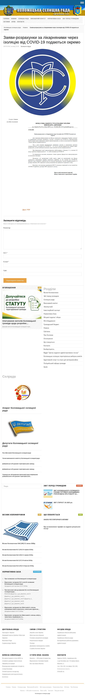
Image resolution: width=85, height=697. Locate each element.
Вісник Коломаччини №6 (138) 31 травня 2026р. (17, 555)
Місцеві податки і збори (52, 317)
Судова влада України (9, 643)
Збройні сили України (36, 632)
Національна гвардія (36, 640)
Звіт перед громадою (70, 19)
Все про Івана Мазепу (36, 663)
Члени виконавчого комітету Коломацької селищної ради (21, 458)
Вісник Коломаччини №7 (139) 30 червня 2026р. (17, 549)
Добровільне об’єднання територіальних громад (18, 464)
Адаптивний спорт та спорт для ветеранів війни (61, 360)
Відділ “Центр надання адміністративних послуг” (61, 353)
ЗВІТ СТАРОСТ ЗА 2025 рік (63, 502)
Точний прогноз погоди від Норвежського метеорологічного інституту (12, 674)
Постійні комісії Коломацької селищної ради (16, 453)
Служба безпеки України (37, 648)
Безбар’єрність (49, 349)
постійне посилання (12, 121)
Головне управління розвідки (39, 638)
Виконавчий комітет (38, 19)
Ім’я (5, 253)
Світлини (6, 22)
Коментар (6, 228)
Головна (6, 19)
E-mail (6, 262)
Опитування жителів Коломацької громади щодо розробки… (19, 322)
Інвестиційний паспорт (52, 310)
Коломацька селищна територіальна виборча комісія (63, 356)
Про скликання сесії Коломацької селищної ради (20, 579)
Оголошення (48, 338)
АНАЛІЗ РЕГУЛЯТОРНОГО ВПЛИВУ (56, 519)
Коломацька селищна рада (12, 27)
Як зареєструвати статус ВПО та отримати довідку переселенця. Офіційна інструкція (12, 661)
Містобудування (49, 321)
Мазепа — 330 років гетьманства (29, 690)
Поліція (32, 643)
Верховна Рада (7, 640)
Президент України (8, 632)
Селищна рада (23, 19)
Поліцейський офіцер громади (55, 363)
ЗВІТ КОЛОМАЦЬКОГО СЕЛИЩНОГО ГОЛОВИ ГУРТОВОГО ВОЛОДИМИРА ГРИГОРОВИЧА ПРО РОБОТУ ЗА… (66, 492)
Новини (13, 19)
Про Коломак (48, 335)
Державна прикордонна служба (40, 646)
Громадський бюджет (51, 324)
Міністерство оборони (37, 635)
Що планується (49, 342)
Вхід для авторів (59, 690)
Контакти (20, 22)
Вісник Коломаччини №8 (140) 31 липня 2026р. (19, 543)
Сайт (5, 270)
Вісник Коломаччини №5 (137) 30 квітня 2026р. (17, 560)
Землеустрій (48, 307)
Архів (13, 22)
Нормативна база (54, 19)
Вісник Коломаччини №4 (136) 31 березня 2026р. (18, 566)
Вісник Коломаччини (51, 292)
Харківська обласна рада (65, 638)
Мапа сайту (43, 690)
